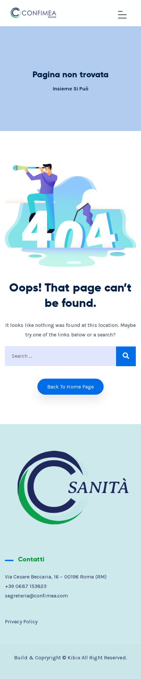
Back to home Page (70, 387)
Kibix (74, 657)
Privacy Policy (21, 621)
